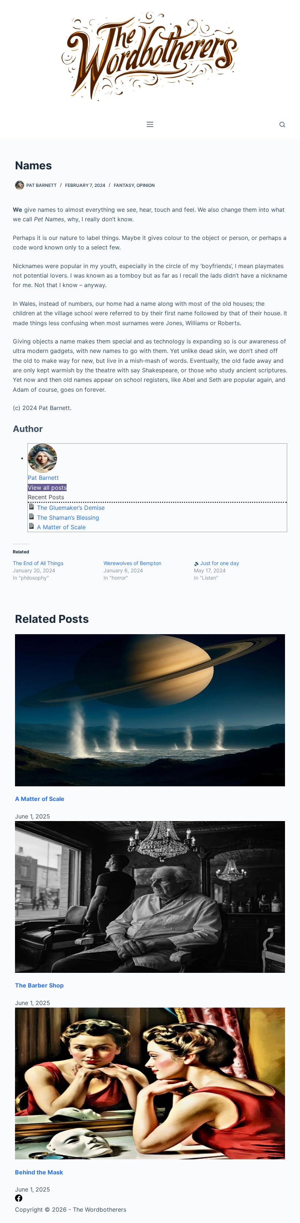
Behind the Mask (39, 1172)
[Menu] (150, 124)
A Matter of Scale (61, 527)
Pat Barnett (43, 477)
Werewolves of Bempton (132, 563)
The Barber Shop (39, 985)
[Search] (282, 124)
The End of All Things (38, 563)
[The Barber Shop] (150, 897)
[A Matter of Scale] (150, 710)
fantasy (124, 185)
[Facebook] (18, 1199)
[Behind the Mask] (150, 1083)
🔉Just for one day (216, 563)
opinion (145, 185)
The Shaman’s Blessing (68, 517)
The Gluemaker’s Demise (71, 507)
